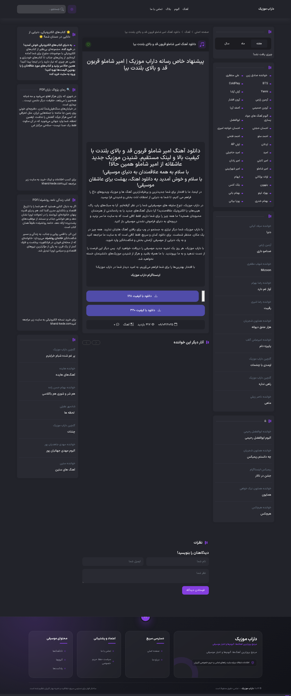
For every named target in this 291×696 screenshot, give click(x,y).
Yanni (264, 92)
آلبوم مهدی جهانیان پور (60, 451)
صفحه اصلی (153, 651)
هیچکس (266, 514)
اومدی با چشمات (260, 365)
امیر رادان (234, 161)
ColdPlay (234, 83)
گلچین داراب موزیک (260, 359)
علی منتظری (233, 75)
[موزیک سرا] (72, 9)
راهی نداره (265, 384)
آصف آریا (235, 108)
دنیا (269, 232)
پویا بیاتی (234, 201)
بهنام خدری (261, 201)
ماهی (267, 403)
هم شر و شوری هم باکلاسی (58, 394)
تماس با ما (156, 9)
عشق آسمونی (198, 472)
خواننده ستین (67, 463)
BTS (265, 83)
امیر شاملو (262, 169)
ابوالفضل (235, 120)
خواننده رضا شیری (261, 302)
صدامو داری (264, 251)
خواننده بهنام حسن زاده (61, 387)
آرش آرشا (235, 92)
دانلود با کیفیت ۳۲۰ (143, 310)
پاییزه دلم (265, 346)
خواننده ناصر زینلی (260, 397)
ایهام (237, 177)
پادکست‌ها (58, 668)
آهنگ (185, 9)
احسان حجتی (260, 128)
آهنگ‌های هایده (65, 375)
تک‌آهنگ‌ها (58, 651)
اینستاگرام (153, 275)
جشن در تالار (263, 476)
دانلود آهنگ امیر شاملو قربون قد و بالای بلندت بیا (164, 44)
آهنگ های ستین (65, 470)
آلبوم (176, 9)
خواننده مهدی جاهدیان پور (60, 444)
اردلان (264, 144)
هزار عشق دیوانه (261, 327)
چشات (71, 432)
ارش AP (235, 144)
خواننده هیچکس (261, 507)
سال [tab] (226, 44)
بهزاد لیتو (263, 193)
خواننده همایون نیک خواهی (255, 488)
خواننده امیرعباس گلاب (258, 340)
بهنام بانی (234, 193)
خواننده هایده (67, 368)
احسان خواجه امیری (228, 128)
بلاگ (168, 9)
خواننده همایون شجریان (257, 321)
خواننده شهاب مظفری (259, 264)
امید (265, 152)
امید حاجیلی (233, 152)
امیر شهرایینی (232, 169)
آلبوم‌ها (59, 660)
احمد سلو (263, 136)
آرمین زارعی (262, 100)
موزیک (136, 61)
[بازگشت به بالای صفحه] (145, 616)
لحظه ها (69, 413)
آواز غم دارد (264, 289)
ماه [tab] (243, 44)
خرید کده (54, 74)
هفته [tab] (259, 44)
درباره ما (155, 660)
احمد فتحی (233, 136)
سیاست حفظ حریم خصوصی (101, 661)
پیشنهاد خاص (188, 61)
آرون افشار (234, 100)
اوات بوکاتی (261, 177)
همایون (266, 495)
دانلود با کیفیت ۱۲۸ (139, 296)
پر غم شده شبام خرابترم (60, 356)
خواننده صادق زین (257, 75)
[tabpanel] (243, 54)
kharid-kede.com (52, 184)
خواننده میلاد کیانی (260, 226)
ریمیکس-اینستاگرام (260, 469)
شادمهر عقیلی (67, 406)
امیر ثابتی (262, 161)
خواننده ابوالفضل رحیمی (257, 432)
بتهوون (264, 185)
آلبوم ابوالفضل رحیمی (258, 438)
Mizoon (266, 270)
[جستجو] (62, 9)
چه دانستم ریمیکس (259, 457)
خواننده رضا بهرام (261, 283)
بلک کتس (234, 185)
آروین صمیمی (260, 108)
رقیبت (267, 308)
